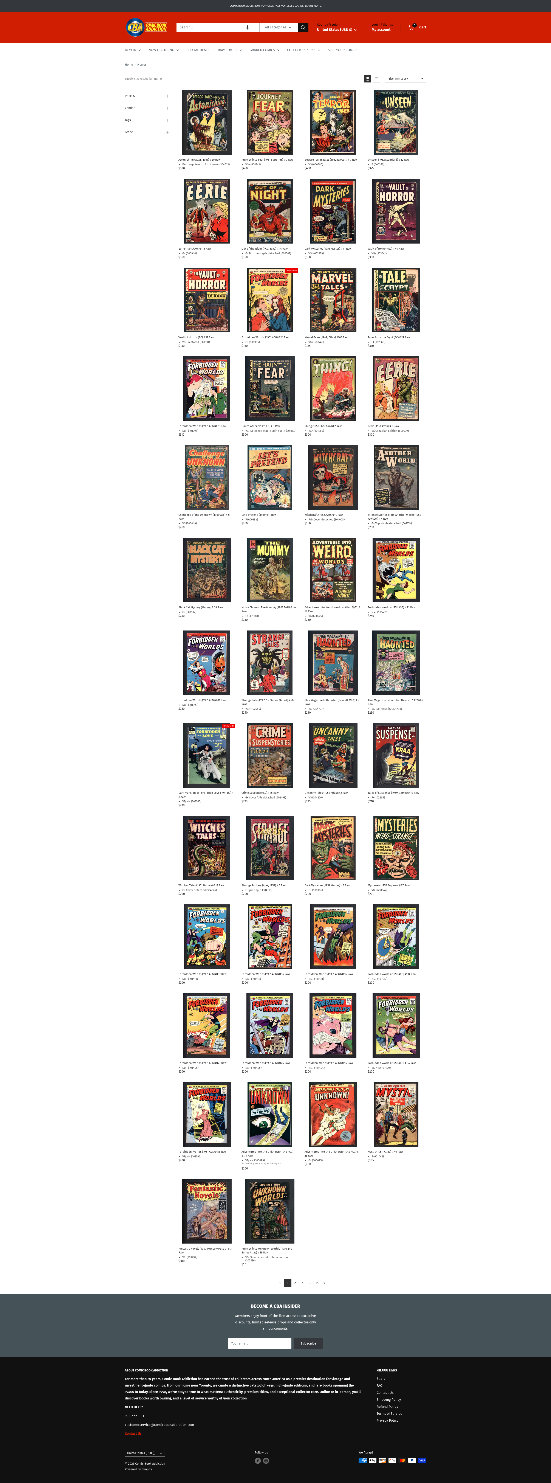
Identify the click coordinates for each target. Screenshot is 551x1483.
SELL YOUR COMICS (343, 50)
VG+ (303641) (379, 253)
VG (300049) (189, 523)
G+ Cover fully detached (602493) (265, 797)
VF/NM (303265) (191, 801)
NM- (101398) (190, 430)
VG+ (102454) (253, 708)
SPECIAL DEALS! (198, 50)
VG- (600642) (379, 890)
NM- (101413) (190, 978)
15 (317, 1283)
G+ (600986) (315, 890)
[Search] (303, 27)
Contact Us (385, 1393)
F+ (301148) (252, 616)
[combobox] (217, 27)
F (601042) (377, 1156)
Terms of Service (389, 1414)
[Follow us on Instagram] (266, 1461)
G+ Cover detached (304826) (199, 890)
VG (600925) (315, 616)
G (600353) (377, 164)
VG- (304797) (315, 708)
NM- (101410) (379, 978)
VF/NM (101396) (191, 1156)
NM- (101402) (379, 612)
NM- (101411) (316, 978)
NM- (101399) (190, 705)
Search (382, 1379)
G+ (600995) (252, 342)
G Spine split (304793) (258, 890)
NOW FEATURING (161, 50)
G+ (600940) (189, 253)
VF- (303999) (189, 1257)
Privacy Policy (387, 1420)
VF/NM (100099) (255, 1160)
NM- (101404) (316, 1067)
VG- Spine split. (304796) (386, 708)
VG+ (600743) (253, 164)
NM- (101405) (253, 1067)
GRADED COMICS (262, 50)
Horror (141, 65)
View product (206, 150)
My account (381, 29)
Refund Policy (387, 1407)
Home (129, 65)
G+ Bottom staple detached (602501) (268, 253)
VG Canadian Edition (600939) (390, 430)
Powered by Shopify (138, 1469)
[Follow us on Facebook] (258, 1461)
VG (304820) (315, 797)
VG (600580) (315, 164)
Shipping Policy (389, 1400)
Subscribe (308, 1343)
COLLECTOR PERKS (301, 50)
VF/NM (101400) (381, 1067)
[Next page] (324, 1283)
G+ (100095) (315, 1160)
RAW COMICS (227, 50)
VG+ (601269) (316, 430)
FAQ (379, 1386)
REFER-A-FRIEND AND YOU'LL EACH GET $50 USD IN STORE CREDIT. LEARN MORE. (275, 5)
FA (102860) (378, 342)
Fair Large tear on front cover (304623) (206, 164)
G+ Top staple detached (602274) (391, 523)
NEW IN (130, 50)
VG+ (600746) (316, 342)
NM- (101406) (190, 1067)
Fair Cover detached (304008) (326, 519)
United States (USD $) (141, 1453)
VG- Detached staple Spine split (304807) (270, 430)
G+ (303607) (189, 612)
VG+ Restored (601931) (196, 342)
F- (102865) (378, 797)
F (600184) (251, 519)
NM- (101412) (253, 978)
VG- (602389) (316, 253)
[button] (247, 27)
